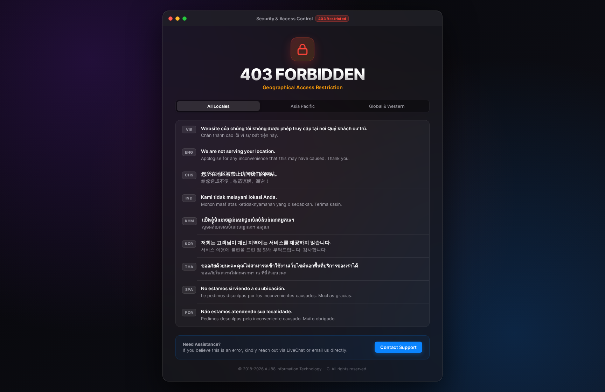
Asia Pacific (303, 106)
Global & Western (386, 106)
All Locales (218, 106)
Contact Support (398, 347)
